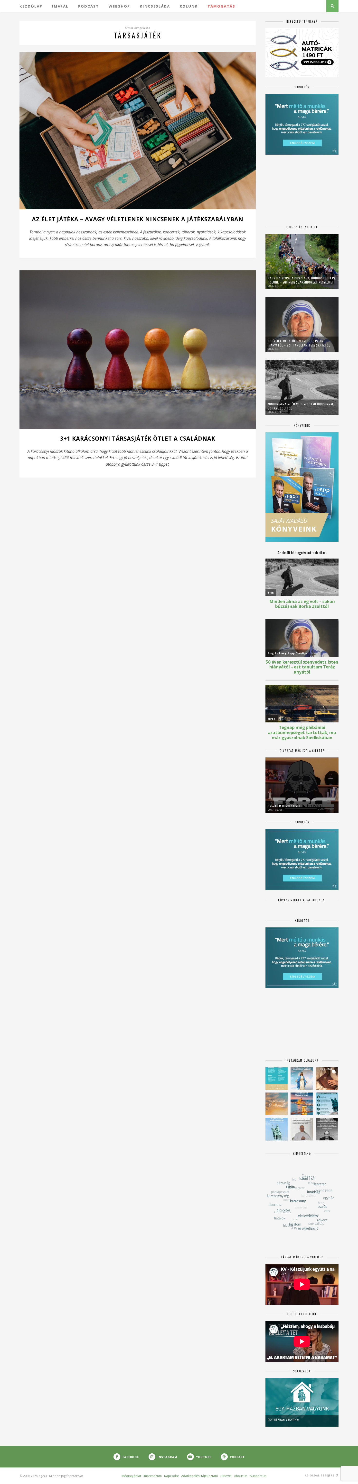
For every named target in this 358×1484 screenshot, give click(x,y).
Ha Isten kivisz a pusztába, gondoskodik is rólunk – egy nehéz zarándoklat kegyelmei (301, 280)
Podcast (88, 6)
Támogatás (221, 6)
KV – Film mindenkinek (284, 806)
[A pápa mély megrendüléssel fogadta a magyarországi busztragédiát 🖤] (302, 1129)
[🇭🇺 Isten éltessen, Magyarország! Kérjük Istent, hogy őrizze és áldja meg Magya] (302, 1104)
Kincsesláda (155, 6)
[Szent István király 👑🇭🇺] (327, 1104)
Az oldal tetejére (320, 1475)
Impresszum (152, 1476)
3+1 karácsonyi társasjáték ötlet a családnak (137, 438)
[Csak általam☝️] (302, 1078)
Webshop (119, 6)
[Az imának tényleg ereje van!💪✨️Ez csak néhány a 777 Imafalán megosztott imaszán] (276, 1078)
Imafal (60, 6)
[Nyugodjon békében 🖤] (327, 1129)
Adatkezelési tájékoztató (199, 1476)
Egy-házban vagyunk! (283, 1420)
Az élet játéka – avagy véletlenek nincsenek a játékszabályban (137, 219)
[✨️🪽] (276, 1104)
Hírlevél (226, 1476)
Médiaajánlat (131, 1476)
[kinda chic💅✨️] (327, 1078)
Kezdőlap (30, 6)
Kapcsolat (171, 1476)
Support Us (258, 1476)
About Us (240, 1476)
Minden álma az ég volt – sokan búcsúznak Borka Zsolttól (301, 406)
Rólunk (189, 6)
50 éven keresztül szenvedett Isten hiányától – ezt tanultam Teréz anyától (299, 343)
